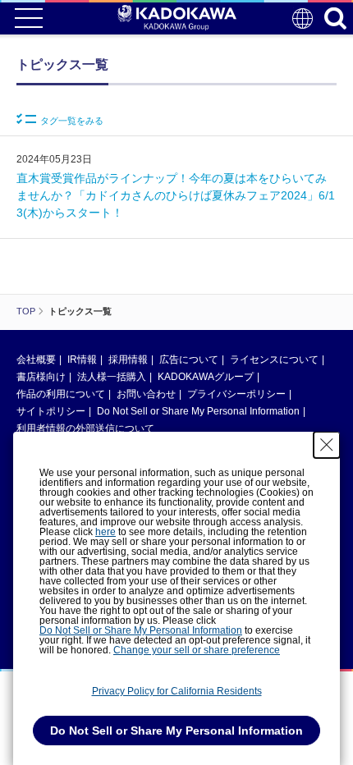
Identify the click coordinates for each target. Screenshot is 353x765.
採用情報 (128, 359)
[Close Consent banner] (327, 445)
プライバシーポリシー (236, 394)
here (105, 532)
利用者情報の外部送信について (85, 428)
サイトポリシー (50, 411)
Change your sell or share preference (196, 650)
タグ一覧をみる (71, 121)
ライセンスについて (274, 359)
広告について (188, 359)
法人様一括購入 (111, 376)
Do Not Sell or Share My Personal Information (198, 411)
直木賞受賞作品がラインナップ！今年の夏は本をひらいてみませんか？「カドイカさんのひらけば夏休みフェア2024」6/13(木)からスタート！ (175, 195)
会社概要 (36, 359)
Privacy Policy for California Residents (177, 691)
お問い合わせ (146, 394)
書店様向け (41, 376)
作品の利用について (60, 394)
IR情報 (82, 359)
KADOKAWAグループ (206, 376)
